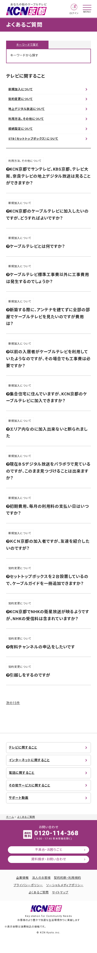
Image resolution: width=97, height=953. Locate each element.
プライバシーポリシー (28, 885)
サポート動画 (18, 798)
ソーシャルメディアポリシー (64, 885)
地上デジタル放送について (26, 109)
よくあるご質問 (26, 817)
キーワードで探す (27, 44)
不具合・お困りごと (48, 849)
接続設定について (20, 128)
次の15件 (13, 703)
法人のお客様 (41, 877)
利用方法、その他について (26, 119)
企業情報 (22, 877)
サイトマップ (60, 892)
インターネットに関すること (29, 760)
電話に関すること (22, 772)
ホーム (10, 817)
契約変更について (20, 99)
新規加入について (20, 89)
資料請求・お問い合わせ (48, 859)
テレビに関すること (23, 747)
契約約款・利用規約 (67, 877)
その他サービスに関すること (29, 785)
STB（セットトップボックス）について (33, 138)
